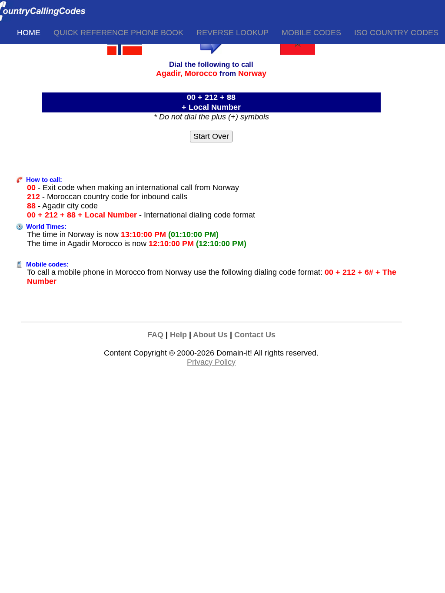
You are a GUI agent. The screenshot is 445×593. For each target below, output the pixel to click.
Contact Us (255, 334)
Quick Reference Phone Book (118, 32)
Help (178, 334)
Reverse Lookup (232, 32)
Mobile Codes (311, 32)
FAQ (155, 334)
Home (28, 32)
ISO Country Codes (396, 32)
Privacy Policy (211, 362)
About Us (210, 334)
